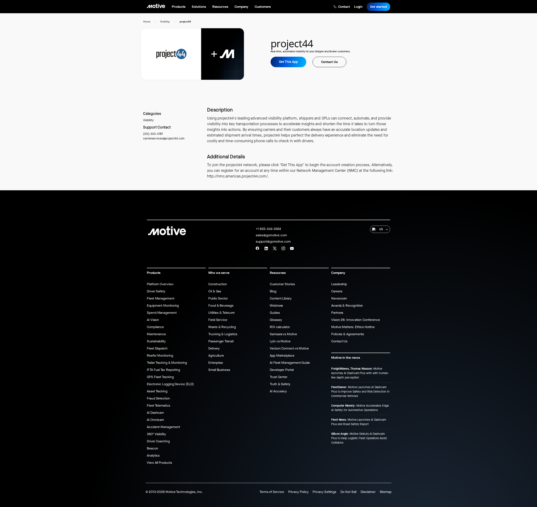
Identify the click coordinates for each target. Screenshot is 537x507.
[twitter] (274, 248)
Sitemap (385, 492)
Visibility (148, 120)
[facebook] (257, 248)
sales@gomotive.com (271, 235)
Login (358, 6)
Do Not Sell (348, 492)
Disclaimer (368, 492)
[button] (380, 229)
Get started (378, 6)
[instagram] (283, 248)
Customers (263, 6)
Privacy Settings (324, 492)
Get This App (288, 61)
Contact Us (329, 62)
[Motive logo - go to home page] (156, 5)
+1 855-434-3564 (268, 229)
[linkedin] (266, 248)
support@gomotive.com (273, 241)
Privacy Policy (298, 492)
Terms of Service (271, 492)
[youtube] (292, 248)
